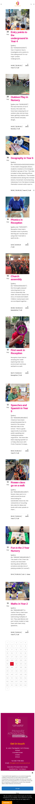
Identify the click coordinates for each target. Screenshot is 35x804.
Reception (14, 375)
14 (25, 650)
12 (16, 650)
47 (16, 674)
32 (16, 664)
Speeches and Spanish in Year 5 (19, 408)
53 (21, 678)
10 (7, 650)
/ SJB (17, 68)
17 (16, 653)
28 (21, 660)
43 (21, 671)
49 (25, 674)
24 (25, 657)
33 (21, 664)
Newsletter (14, 310)
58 (21, 682)
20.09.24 (18, 66)
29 (25, 660)
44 (25, 671)
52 (16, 678)
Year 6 (25, 190)
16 (12, 653)
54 (25, 678)
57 (16, 682)
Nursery (13, 129)
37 (16, 667)
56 (12, 682)
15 (7, 653)
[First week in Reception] (17, 332)
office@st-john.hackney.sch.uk (19, 763)
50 (7, 678)
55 (7, 682)
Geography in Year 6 (22, 158)
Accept (17, 788)
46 (12, 674)
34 (25, 664)
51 (12, 678)
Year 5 (13, 453)
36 (12, 667)
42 (16, 671)
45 (7, 674)
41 (12, 671)
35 (7, 667)
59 (25, 682)
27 (16, 660)
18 (21, 653)
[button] (32, 773)
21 (12, 657)
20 (7, 657)
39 (25, 667)
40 (7, 671)
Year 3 (13, 518)
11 (11, 650)
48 (21, 674)
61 (12, 685)
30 (7, 664)
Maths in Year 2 (19, 603)
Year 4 (13, 68)
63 (21, 685)
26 (12, 660)
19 (25, 653)
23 (21, 657)
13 (21, 650)
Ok (17, 801)
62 (16, 685)
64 (25, 685)
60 (7, 685)
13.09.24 (18, 373)
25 (7, 660)
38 (21, 667)
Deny (17, 793)
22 (16, 657)
